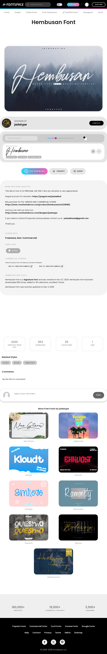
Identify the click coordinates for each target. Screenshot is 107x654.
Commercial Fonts (38, 626)
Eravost (78, 475)
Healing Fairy (53, 577)
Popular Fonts (19, 626)
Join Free (99, 4)
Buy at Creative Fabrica (19, 266)
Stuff (100, 12)
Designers (88, 12)
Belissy (78, 543)
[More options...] (99, 151)
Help (27, 632)
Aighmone (78, 441)
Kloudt (29, 475)
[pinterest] (62, 642)
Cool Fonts (56, 626)
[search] (38, 4)
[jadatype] (7, 123)
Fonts (7, 12)
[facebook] (44, 642)
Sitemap (78, 632)
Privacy (47, 632)
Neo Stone (29, 441)
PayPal (14, 251)
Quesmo (29, 543)
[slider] (56, 138)
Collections (31, 12)
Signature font (31, 279)
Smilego (29, 509)
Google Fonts (88, 626)
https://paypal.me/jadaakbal (46, 196)
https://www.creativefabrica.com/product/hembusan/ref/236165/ (37, 204)
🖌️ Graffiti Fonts (70, 12)
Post (98, 395)
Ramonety (78, 509)
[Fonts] (13, 5)
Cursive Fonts (71, 626)
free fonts (18, 610)
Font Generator (49, 12)
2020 (14, 342)
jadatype (20, 124)
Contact (96, 123)
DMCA (68, 632)
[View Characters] (93, 151)
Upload (73, 4)
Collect (61, 171)
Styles (18, 12)
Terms (58, 632)
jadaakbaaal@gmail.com (76, 218)
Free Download (36, 171)
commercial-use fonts (55, 610)
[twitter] (53, 642)
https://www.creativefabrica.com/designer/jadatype (31, 213)
